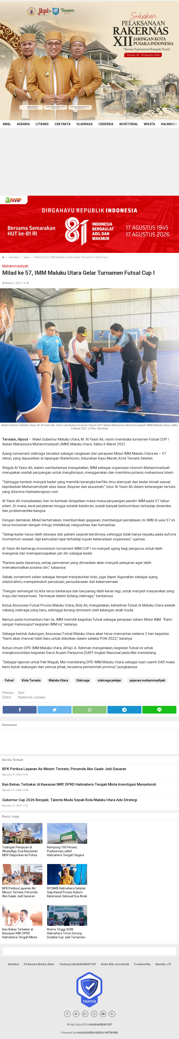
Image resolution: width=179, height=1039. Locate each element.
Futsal (9, 680)
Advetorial (128, 124)
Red (21, 693)
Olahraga (84, 124)
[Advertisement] (89, 160)
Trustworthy (142, 964)
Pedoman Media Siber (39, 964)
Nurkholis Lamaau (31, 697)
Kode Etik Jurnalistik (115, 964)
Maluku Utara (58, 680)
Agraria (23, 124)
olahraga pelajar (109, 680)
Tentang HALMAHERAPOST (77, 964)
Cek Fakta (63, 124)
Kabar (27, 257)
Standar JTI (163, 964)
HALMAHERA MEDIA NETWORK (97, 1032)
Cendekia (105, 124)
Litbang (42, 124)
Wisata (149, 124)
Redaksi (13, 964)
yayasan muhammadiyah (147, 680)
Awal (7, 124)
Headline (14, 257)
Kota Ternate (31, 680)
